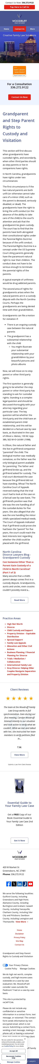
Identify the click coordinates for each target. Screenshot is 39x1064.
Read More (19, 600)
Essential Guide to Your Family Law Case (19, 804)
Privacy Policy (19, 937)
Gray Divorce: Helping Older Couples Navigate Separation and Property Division (21, 671)
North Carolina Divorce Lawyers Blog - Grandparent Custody (17, 554)
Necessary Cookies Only (13, 1057)
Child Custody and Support (20, 630)
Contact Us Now (19, 97)
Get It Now (19, 840)
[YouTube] (30, 883)
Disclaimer (19, 934)
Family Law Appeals (16, 643)
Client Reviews (19, 689)
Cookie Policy (11, 968)
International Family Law (19, 665)
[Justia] (25, 883)
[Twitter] (14, 883)
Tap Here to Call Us (19, 7)
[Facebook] (8, 883)
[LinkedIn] (19, 883)
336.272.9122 (17, 874)
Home (6, 29)
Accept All (14, 1051)
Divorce (11, 627)
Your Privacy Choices (18, 965)
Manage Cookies (27, 968)
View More (19, 754)
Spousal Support (15, 639)
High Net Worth (15, 624)
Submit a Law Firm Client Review (19, 764)
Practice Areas (12, 618)
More (32, 29)
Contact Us (19, 29)
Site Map (19, 941)
